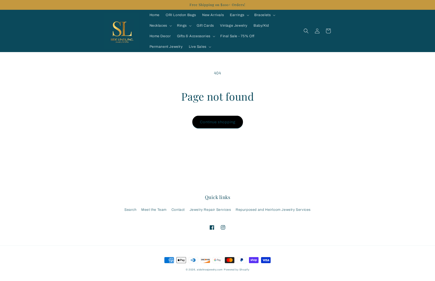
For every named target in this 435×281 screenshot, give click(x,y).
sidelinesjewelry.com (210, 269)
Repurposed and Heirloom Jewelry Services (273, 210)
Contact (178, 210)
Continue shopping (217, 122)
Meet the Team (154, 210)
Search (130, 210)
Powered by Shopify (236, 269)
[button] (239, 15)
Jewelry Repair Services (210, 210)
